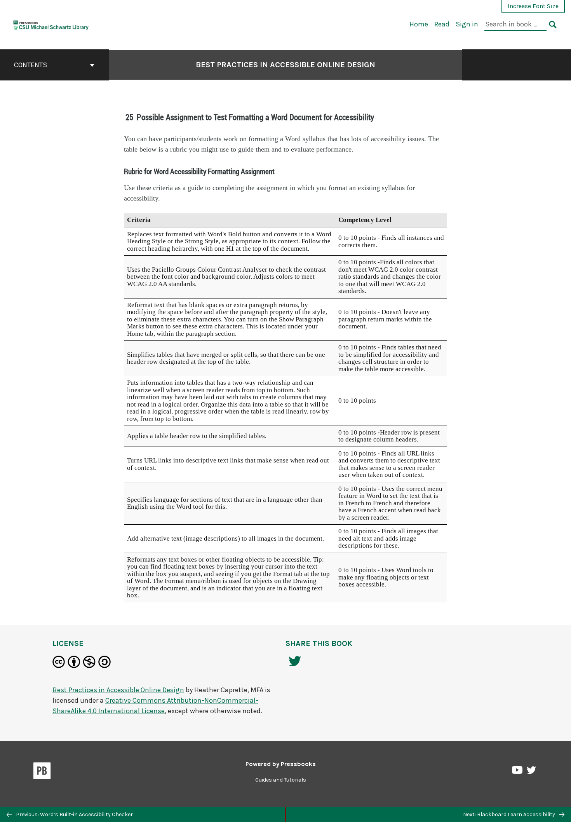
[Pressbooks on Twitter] (531, 772)
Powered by (280, 764)
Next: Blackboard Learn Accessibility (509, 814)
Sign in (467, 24)
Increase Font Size (533, 6)
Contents (30, 65)
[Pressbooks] (42, 772)
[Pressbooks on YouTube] (518, 772)
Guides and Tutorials (280, 780)
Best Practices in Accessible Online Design (285, 64)
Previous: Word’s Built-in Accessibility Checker (74, 814)
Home (418, 24)
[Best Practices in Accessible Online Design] (51, 24)
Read (441, 24)
